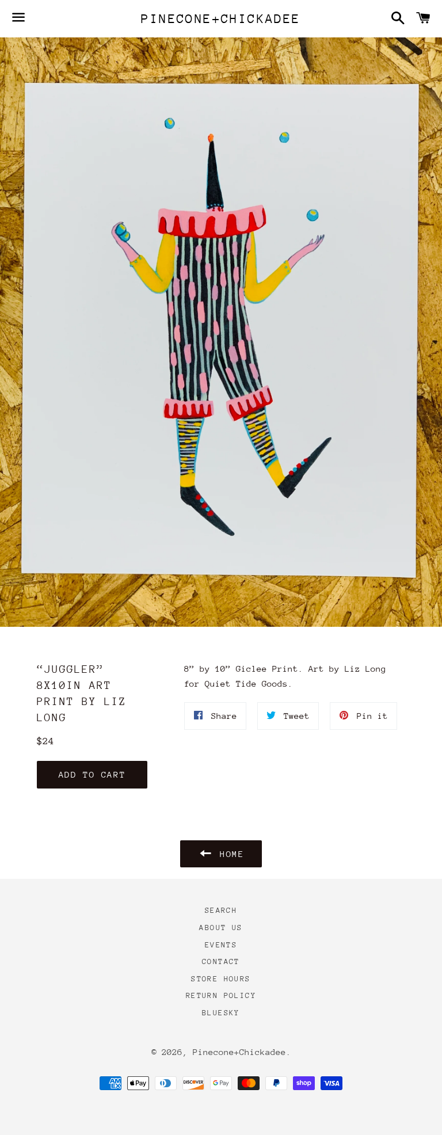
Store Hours (220, 978)
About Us (220, 927)
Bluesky (221, 1012)
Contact (221, 961)
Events (221, 944)
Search (221, 910)
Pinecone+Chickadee (220, 19)
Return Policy (221, 995)
